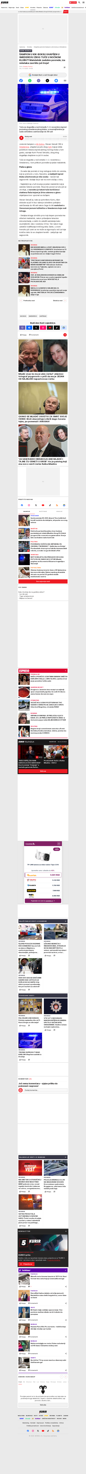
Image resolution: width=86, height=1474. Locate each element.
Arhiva (61, 1423)
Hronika (29, 47)
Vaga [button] (47, 1382)
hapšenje (43, 316)
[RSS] (57, 505)
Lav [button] (38, 1382)
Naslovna (22, 47)
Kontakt (32, 1423)
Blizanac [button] (29, 1382)
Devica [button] (42, 1382)
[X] (36, 328)
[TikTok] (57, 328)
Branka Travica (27, 66)
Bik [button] (24, 1382)
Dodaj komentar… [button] (31, 1090)
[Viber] (22, 328)
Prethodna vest (29, 300)
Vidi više (43, 1405)
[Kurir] (4, 2)
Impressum (40, 1423)
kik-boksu (40, 144)
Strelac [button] (59, 1382)
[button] (65, 67)
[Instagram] (43, 328)
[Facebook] (29, 328)
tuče (50, 147)
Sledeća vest (58, 300)
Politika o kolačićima (51, 1423)
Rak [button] (34, 1382)
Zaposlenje (55, 1426)
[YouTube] (50, 328)
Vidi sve (43, 771)
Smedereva (24, 147)
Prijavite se (27, 1264)
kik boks (23, 316)
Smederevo (33, 316)
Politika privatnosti (33, 1426)
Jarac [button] (65, 1382)
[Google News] (64, 328)
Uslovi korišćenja (45, 1426)
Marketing (26, 1423)
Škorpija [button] (53, 1382)
